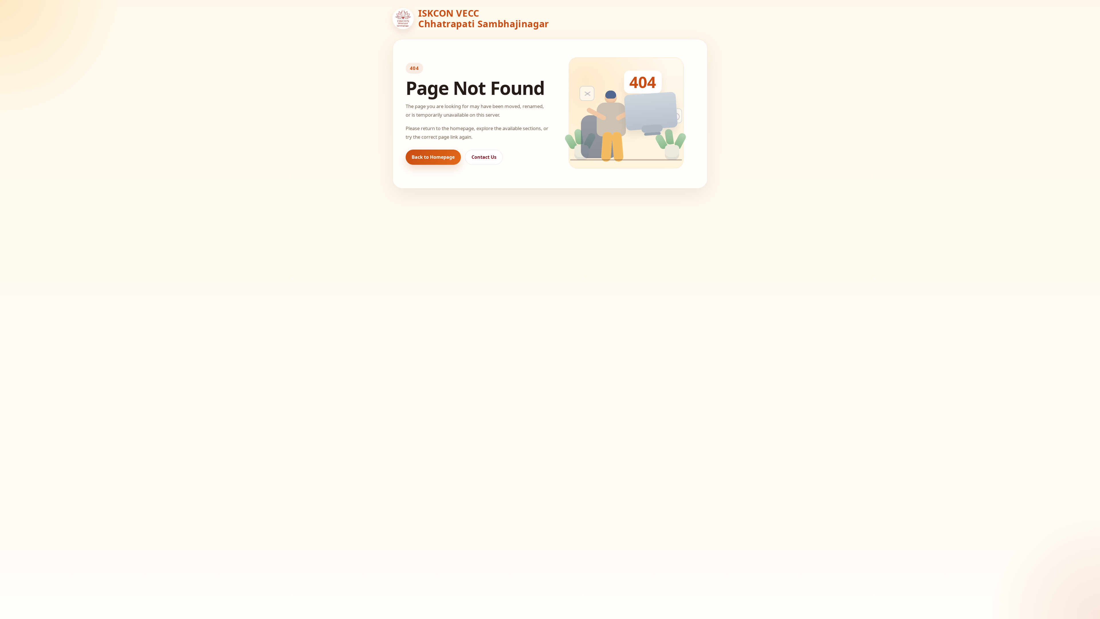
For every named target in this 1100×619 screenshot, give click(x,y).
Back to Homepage (433, 157)
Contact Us (484, 157)
